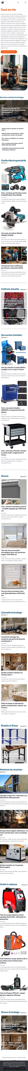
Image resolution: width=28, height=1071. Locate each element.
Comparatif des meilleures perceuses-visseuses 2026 (12, 267)
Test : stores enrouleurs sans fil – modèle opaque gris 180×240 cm (13, 509)
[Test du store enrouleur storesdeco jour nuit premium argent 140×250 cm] (14, 535)
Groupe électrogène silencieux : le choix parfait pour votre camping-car (14, 833)
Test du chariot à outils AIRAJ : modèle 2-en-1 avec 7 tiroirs (13, 369)
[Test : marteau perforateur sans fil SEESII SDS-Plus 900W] (14, 178)
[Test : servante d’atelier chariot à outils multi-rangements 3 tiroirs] (14, 436)
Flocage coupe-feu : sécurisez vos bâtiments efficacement (13, 797)
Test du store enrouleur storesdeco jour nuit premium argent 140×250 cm (13, 552)
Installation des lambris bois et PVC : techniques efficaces (13, 149)
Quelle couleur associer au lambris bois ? (12, 674)
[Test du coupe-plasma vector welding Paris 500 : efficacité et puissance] (14, 900)
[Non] (26, 1065)
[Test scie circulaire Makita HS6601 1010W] (14, 218)
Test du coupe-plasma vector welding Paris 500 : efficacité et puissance (13, 917)
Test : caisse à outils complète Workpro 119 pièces (14, 319)
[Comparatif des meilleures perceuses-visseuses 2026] (14, 255)
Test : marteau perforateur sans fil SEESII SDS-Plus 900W (12, 144)
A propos (14, 1060)
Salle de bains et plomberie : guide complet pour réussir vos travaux (13, 134)
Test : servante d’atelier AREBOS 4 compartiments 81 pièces (12, 410)
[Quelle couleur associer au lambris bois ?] (14, 661)
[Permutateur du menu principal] (25, 2)
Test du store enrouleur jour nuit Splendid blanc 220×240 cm (13, 593)
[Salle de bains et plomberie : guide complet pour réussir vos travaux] (14, 692)
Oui (5, 1068)
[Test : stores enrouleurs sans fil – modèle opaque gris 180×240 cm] (14, 491)
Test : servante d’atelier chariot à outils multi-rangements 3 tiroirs (13, 453)
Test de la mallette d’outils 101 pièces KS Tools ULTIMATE (14, 302)
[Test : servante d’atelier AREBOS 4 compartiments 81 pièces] (14, 393)
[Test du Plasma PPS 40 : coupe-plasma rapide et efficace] (14, 982)
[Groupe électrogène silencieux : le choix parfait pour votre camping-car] (14, 819)
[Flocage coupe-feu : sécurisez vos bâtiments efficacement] (14, 784)
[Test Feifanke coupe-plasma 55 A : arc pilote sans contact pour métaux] (14, 943)
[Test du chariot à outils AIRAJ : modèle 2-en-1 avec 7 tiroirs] (14, 352)
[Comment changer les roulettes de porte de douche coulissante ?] (14, 626)
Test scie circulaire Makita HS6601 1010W (11, 234)
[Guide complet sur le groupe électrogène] (14, 853)
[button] (18, 2)
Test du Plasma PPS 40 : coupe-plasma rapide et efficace (12, 994)
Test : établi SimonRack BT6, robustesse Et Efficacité (13, 739)
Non (9, 1068)
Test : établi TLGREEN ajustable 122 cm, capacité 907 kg (12, 756)
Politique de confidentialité (18, 1068)
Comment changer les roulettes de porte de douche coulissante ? (13, 110)
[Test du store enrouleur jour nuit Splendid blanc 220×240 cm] (14, 576)
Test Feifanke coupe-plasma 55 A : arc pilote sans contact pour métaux (14, 961)
